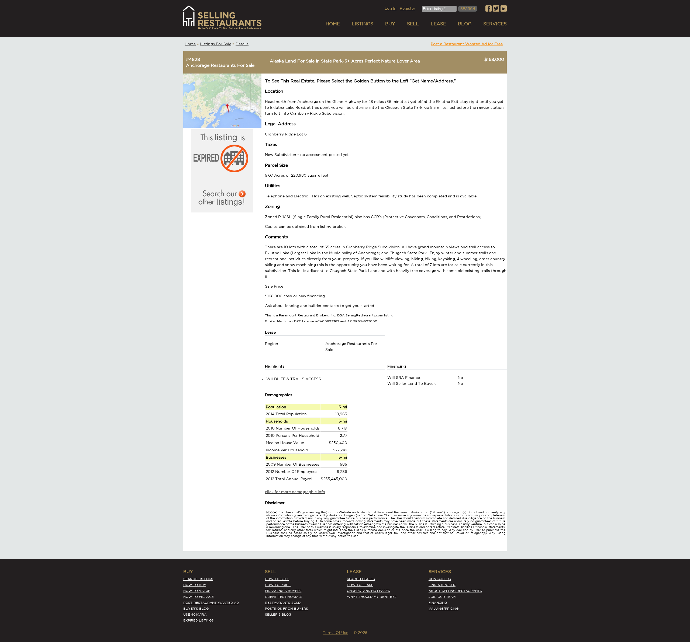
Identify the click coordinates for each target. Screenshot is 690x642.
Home (190, 44)
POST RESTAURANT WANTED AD (211, 602)
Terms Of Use (335, 632)
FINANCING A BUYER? (283, 590)
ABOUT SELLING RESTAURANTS (455, 590)
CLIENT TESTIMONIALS (283, 596)
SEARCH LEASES (361, 579)
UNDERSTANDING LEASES (368, 590)
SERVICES (495, 23)
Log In (390, 8)
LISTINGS (362, 23)
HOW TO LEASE (360, 585)
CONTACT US (440, 579)
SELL (413, 23)
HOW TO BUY (194, 585)
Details (242, 44)
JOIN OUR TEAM (442, 596)
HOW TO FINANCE (198, 596)
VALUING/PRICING (443, 608)
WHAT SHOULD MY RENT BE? (371, 596)
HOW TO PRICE (278, 585)
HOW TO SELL (277, 579)
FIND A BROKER (442, 585)
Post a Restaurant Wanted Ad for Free (467, 44)
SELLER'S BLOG (278, 614)
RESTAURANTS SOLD (283, 602)
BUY (390, 23)
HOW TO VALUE (196, 590)
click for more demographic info (295, 492)
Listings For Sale (215, 44)
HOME (333, 23)
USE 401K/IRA (194, 614)
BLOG (464, 23)
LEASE (438, 23)
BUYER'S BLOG (196, 608)
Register (407, 8)
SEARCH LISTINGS (198, 579)
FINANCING (438, 602)
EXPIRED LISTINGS (198, 620)
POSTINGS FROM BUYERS (286, 608)
